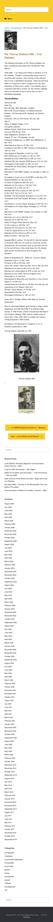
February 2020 (10, 758)
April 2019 (8, 788)
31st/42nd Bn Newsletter (14, 859)
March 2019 (9, 792)
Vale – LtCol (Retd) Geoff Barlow (26, 436)
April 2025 (8, 558)
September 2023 (11, 622)
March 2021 (9, 717)
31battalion (9, 856)
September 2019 (11, 775)
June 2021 (8, 707)
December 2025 (10, 531)
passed (7, 880)
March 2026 (9, 520)
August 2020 (9, 741)
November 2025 (10, 534)
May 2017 (8, 822)
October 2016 (10, 836)
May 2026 (8, 514)
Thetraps (8, 883)
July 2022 (8, 666)
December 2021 (10, 690)
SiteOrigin (26, 917)
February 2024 (10, 605)
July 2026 (8, 507)
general (7, 869)
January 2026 (10, 527)
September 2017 (11, 809)
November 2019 (10, 768)
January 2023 (10, 646)
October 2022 (10, 656)
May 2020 (8, 748)
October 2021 (10, 697)
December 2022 (10, 649)
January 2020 (10, 761)
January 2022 (10, 687)
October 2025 (10, 537)
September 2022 (11, 659)
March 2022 (9, 680)
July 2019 (8, 781)
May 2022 (8, 673)
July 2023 (8, 629)
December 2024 (10, 571)
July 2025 (8, 548)
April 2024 (8, 598)
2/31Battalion (9, 852)
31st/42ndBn (9, 863)
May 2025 (8, 554)
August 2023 (9, 625)
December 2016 (10, 832)
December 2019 (10, 765)
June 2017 (8, 819)
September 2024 (11, 581)
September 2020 (11, 737)
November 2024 (10, 575)
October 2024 (10, 578)
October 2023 (10, 619)
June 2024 (8, 592)
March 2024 (9, 602)
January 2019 (10, 798)
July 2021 (8, 704)
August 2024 (9, 585)
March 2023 (9, 642)
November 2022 (10, 653)
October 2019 (10, 771)
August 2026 (9, 503)
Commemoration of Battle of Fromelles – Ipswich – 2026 (25, 490)
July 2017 (8, 815)
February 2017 (10, 826)
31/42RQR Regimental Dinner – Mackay (26, 427)
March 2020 (9, 754)
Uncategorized (16, 28)
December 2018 (10, 802)
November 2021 (10, 693)
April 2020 (8, 751)
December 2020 (10, 727)
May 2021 (8, 710)
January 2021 (10, 724)
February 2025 (10, 564)
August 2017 (9, 812)
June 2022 (8, 670)
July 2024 (8, 588)
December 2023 (10, 612)
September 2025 (11, 541)
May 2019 (8, 785)
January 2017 (10, 829)
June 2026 (8, 510)
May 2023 (8, 636)
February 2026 (10, 524)
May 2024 (8, 595)
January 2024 (10, 609)
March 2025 (9, 561)
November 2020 (10, 731)
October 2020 (10, 734)
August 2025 (9, 544)
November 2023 (10, 615)
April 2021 (8, 714)
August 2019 (9, 778)
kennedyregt (9, 876)
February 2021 (10, 720)
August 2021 (9, 700)
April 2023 (8, 639)
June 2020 (8, 744)
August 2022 (9, 663)
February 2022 (10, 683)
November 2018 (10, 805)
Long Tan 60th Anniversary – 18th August (20, 469)
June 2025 (8, 551)
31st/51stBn (9, 866)
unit (6, 890)
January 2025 (10, 568)
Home (7, 28)
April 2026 (8, 517)
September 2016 (11, 839)
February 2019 (10, 795)
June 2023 (8, 632)
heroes (7, 873)
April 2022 (8, 676)
